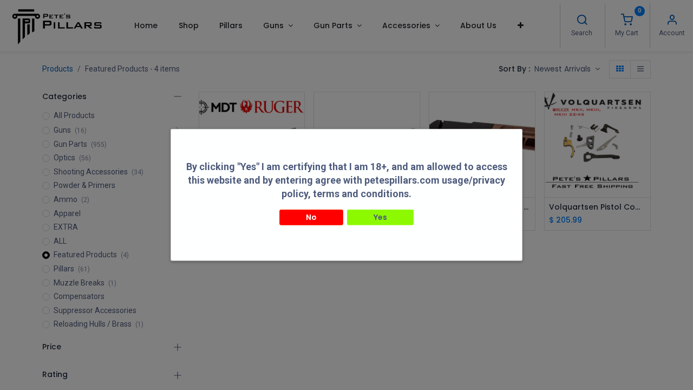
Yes (380, 216)
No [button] (311, 216)
